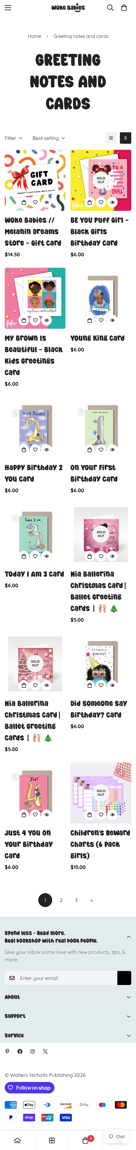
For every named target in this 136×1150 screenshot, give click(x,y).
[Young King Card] (101, 298)
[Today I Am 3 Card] (35, 534)
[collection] (52, 1140)
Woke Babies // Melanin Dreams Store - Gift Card (33, 232)
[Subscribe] (124, 978)
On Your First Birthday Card (94, 473)
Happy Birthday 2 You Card (34, 473)
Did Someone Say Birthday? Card (99, 709)
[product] (17, 1140)
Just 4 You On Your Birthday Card (29, 844)
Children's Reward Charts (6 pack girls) (100, 844)
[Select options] (23, 202)
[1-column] (111, 138)
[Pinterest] (7, 1051)
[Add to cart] (89, 202)
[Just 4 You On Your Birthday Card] (35, 792)
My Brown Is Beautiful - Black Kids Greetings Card (34, 355)
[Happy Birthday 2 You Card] (35, 427)
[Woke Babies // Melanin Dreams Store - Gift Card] (35, 180)
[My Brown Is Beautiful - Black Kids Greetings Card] (35, 298)
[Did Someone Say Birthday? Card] (101, 663)
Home (34, 36)
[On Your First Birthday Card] (101, 427)
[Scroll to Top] (124, 1116)
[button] (124, 7)
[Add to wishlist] (35, 202)
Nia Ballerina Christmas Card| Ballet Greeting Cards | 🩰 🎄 (99, 591)
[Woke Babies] (68, 7)
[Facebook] (19, 1051)
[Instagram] (32, 1051)
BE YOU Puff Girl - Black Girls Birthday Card (100, 232)
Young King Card (98, 338)
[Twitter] (45, 1051)
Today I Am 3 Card (34, 574)
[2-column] (125, 138)
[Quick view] (46, 202)
